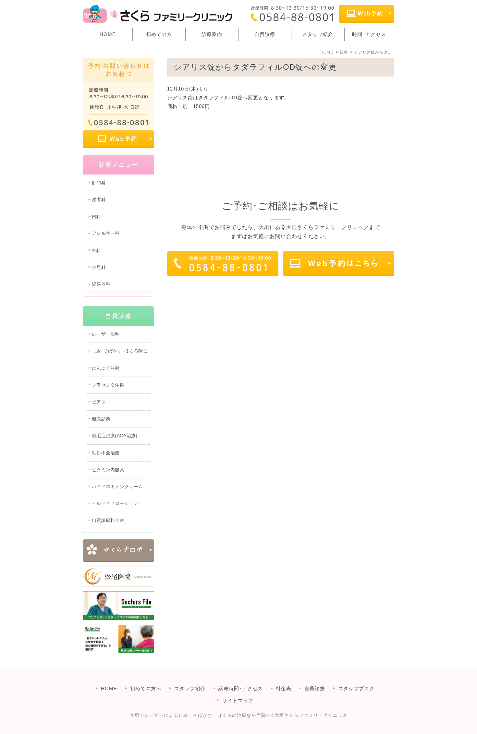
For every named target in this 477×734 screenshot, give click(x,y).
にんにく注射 (106, 368)
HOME (108, 34)
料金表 (283, 688)
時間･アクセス (369, 34)
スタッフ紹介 (317, 34)
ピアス (99, 401)
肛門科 (99, 182)
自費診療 (264, 34)
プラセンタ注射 (108, 385)
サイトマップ (237, 700)
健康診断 (101, 418)
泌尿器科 (101, 284)
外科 (96, 250)
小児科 (99, 267)
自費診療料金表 (108, 520)
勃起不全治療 (106, 452)
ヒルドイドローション (115, 503)
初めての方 (159, 34)
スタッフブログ (356, 688)
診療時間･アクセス (240, 688)
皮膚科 (99, 199)
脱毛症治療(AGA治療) (115, 435)
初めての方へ (145, 688)
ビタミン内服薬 (108, 469)
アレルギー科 (106, 233)
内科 (96, 216)
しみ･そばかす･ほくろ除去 (120, 351)
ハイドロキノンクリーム (117, 486)
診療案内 (212, 34)
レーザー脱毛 (106, 334)
